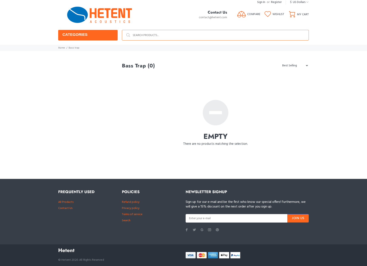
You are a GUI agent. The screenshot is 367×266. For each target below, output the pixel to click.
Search (126, 220)
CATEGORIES (75, 34)
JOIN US (298, 218)
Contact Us (65, 208)
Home (61, 48)
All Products (65, 202)
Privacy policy (131, 208)
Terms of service (132, 214)
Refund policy (131, 202)
